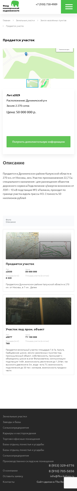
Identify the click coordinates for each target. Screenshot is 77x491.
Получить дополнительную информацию (38, 141)
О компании (10, 470)
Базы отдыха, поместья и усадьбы (23, 444)
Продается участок (15, 26)
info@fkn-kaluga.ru (62, 476)
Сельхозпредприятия (16, 427)
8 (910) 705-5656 (61, 471)
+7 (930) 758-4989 (46, 4)
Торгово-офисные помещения (21, 439)
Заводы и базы (12, 422)
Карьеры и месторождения (19, 433)
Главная (6, 21)
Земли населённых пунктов (53, 21)
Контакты (9, 482)
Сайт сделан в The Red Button (55, 482)
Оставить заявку (13, 476)
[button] (71, 52)
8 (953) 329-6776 (61, 465)
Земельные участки (25, 21)
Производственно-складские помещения (28, 461)
